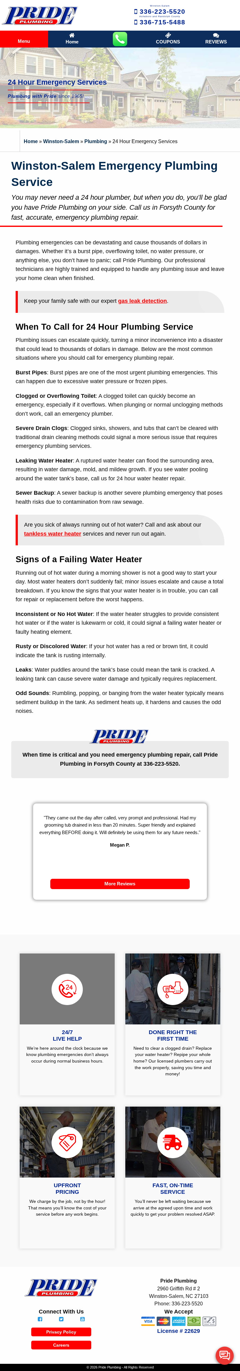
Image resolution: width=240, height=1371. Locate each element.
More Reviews (119, 883)
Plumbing (95, 141)
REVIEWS (216, 41)
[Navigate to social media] (39, 1319)
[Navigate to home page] (40, 15)
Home (72, 41)
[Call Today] (120, 39)
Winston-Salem (61, 141)
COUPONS (168, 41)
